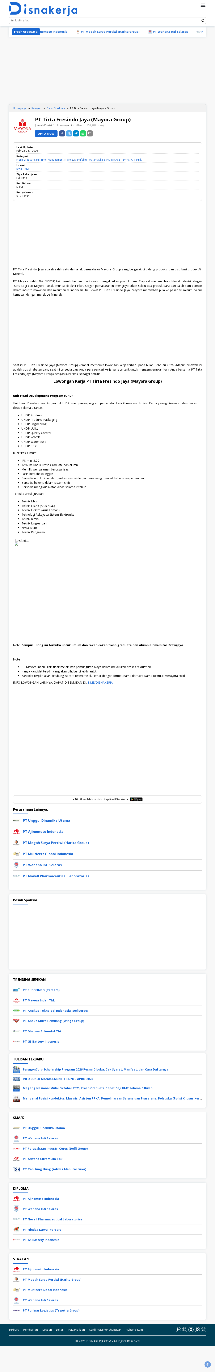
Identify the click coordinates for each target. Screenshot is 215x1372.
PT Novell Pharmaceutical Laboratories (56, 876)
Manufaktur (81, 159)
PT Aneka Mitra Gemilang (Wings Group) (53, 1021)
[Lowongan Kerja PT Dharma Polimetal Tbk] (16, 1031)
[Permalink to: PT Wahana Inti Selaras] (16, 865)
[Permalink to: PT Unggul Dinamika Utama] (16, 820)
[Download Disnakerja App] (178, 1329)
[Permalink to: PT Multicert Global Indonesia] (16, 854)
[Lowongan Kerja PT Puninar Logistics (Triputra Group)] (16, 1310)
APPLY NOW (46, 133)
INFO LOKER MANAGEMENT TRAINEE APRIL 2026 (58, 1079)
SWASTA (128, 159)
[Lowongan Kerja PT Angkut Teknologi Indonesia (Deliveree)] (16, 1010)
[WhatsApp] (83, 133)
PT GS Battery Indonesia (41, 1041)
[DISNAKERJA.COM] (45, 9)
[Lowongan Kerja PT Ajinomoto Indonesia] (16, 1198)
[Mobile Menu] (203, 5)
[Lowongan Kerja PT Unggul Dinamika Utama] (16, 1128)
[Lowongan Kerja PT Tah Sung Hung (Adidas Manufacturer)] (16, 1169)
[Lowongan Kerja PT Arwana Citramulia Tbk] (16, 1158)
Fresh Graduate (25, 159)
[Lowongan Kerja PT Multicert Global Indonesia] (16, 1289)
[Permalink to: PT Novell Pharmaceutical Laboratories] (16, 876)
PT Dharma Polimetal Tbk (42, 1031)
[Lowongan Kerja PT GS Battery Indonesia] (16, 1041)
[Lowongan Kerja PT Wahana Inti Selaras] (16, 1138)
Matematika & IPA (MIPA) (103, 159)
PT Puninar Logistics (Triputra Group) (51, 1310)
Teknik (138, 159)
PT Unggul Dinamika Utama (46, 820)
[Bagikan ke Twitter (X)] (69, 133)
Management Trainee (60, 159)
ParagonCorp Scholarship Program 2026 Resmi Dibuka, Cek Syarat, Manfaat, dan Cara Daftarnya (95, 1069)
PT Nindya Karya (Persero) (43, 1229)
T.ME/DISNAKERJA (100, 682)
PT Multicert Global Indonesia (48, 854)
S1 (120, 159)
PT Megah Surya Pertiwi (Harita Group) (91, 32)
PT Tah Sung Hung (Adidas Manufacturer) (54, 1169)
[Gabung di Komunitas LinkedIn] (191, 1329)
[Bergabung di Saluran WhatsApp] (203, 1329)
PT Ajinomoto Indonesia (43, 831)
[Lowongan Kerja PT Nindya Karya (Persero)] (16, 1229)
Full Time (41, 159)
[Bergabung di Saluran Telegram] (197, 1329)
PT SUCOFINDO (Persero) (41, 990)
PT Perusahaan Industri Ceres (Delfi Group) (55, 1149)
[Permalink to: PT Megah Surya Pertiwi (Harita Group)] (16, 842)
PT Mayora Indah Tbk (39, 1000)
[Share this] (62, 133)
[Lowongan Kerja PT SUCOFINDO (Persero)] (16, 990)
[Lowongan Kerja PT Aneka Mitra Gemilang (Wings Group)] (16, 1020)
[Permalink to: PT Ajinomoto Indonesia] (16, 831)
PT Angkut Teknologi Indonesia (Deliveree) (55, 1011)
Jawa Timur (22, 168)
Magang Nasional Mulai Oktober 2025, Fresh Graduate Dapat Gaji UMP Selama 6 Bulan (87, 1088)
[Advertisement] (107, 70)
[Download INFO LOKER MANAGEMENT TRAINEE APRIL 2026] (16, 1079)
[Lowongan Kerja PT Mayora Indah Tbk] (16, 1000)
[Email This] (90, 133)
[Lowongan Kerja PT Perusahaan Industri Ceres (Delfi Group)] (16, 1148)
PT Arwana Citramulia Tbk (43, 1159)
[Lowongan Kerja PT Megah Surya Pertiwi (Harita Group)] (16, 1279)
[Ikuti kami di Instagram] (184, 1329)
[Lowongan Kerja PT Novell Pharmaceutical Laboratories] (16, 1219)
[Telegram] (76, 133)
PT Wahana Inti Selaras (151, 32)
